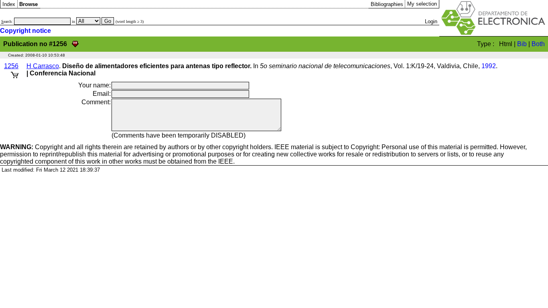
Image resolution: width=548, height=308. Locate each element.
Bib (522, 44)
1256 (11, 66)
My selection (422, 4)
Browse (28, 4)
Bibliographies (387, 4)
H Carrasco (42, 66)
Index (8, 4)
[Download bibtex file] (75, 44)
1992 (488, 66)
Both (538, 44)
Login (431, 21)
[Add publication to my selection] (14, 73)
